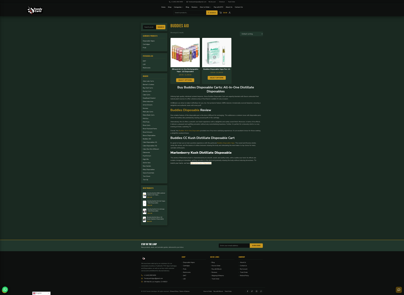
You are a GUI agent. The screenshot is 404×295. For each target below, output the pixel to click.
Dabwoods (146, 152)
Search (213, 13)
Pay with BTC (218, 7)
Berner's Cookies (148, 85)
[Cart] (220, 13)
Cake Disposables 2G (150, 142)
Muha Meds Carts (148, 115)
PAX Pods (146, 122)
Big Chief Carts (148, 88)
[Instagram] (256, 291)
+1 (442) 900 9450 (177, 2)
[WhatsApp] (261, 291)
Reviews (194, 7)
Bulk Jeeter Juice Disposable (200, 163)
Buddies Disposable (184, 110)
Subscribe (256, 246)
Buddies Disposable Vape (226, 143)
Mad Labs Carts (148, 112)
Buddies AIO (147, 139)
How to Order (204, 7)
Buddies (182, 131)
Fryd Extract (147, 156)
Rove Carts (146, 125)
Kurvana (145, 108)
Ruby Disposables (149, 170)
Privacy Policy (174, 291)
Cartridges (146, 44)
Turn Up (145, 180)
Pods (144, 48)
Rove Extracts (147, 132)
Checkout (222, 2)
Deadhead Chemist (149, 98)
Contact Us (239, 7)
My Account (212, 2)
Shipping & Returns (218, 276)
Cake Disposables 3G (150, 146)
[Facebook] (247, 291)
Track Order (231, 2)
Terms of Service (184, 291)
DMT (144, 61)
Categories (177, 7)
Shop (169, 7)
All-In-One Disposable (192, 131)
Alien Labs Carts (148, 81)
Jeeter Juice (146, 163)
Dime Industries (148, 101)
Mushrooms (146, 68)
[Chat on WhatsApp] (5, 289)
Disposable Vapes (149, 41)
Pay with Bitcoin (217, 269)
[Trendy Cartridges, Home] (35, 10)
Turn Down (146, 176)
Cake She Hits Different (151, 149)
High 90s (146, 159)
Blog (187, 7)
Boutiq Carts (147, 91)
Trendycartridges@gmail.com (197, 2)
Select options (185, 80)
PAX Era (145, 119)
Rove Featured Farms (150, 129)
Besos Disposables (149, 135)
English (38, 293)
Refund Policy (244, 276)
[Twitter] (252, 291)
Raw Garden (147, 166)
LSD (144, 64)
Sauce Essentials (148, 173)
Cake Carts (146, 95)
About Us (229, 7)
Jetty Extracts (147, 105)
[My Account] (230, 13)
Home (163, 7)
